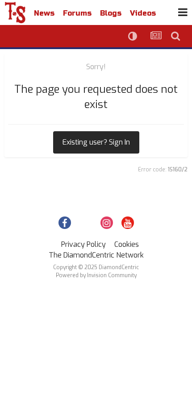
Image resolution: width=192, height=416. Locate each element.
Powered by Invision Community (96, 275)
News (44, 13)
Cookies (126, 244)
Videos (143, 13)
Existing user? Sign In (96, 142)
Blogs (110, 13)
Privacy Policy (83, 244)
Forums (77, 13)
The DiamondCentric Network (96, 255)
